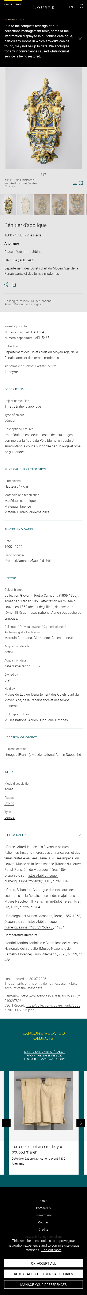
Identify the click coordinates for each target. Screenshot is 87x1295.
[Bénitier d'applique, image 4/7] (59, 204)
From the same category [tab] (44, 1058)
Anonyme (11, 243)
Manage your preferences (43, 1285)
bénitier (9, 817)
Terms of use (43, 1215)
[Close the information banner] (80, 38)
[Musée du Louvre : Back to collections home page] (43, 7)
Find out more (51, 1250)
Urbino (9, 803)
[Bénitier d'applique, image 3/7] (42, 204)
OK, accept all (43, 1264)
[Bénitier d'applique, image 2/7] (25, 204)
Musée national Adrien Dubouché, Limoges (36, 720)
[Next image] (79, 205)
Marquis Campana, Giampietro (27, 638)
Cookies (43, 1222)
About (43, 1201)
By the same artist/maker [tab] (44, 1051)
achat (8, 789)
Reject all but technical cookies (43, 1274)
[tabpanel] (43, 1123)
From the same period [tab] (45, 1055)
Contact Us (43, 1208)
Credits (43, 1229)
